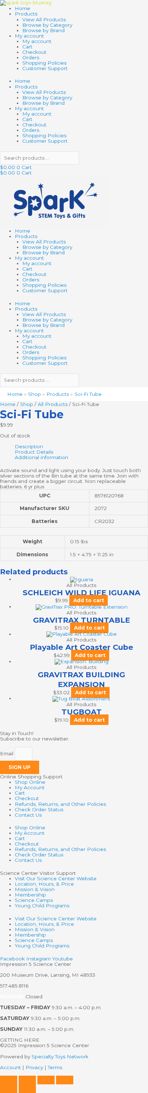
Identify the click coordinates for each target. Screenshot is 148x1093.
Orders (30, 57)
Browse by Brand (43, 30)
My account (29, 36)
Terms (55, 1067)
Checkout (34, 52)
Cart (27, 46)
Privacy (34, 1067)
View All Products (44, 19)
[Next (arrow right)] (27, 1088)
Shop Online (30, 782)
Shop (26, 404)
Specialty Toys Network (60, 1056)
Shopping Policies (44, 63)
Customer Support (45, 68)
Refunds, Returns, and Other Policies (60, 804)
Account (10, 1067)
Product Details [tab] (34, 452)
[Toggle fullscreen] (27, 1080)
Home (22, 8)
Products (26, 14)
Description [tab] (29, 446)
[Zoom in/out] (8, 1080)
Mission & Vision (35, 889)
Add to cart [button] (88, 600)
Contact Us (28, 815)
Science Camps (34, 900)
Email (7, 753)
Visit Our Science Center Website (56, 878)
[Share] (46, 1080)
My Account (30, 787)
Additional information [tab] (41, 457)
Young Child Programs (42, 905)
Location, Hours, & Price (44, 884)
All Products (53, 404)
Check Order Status (39, 809)
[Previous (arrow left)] (8, 1088)
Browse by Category (47, 25)
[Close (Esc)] (64, 1080)
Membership (30, 895)
